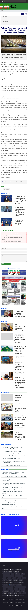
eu (12, 573)
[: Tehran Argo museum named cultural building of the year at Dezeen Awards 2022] (26, 14)
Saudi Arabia (6, 591)
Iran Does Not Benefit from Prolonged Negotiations (14, 455)
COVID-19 (17, 571)
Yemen (17, 595)
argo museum (6, 189)
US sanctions (10, 595)
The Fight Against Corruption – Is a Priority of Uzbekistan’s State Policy (20, 350)
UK (20, 593)
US (4, 595)
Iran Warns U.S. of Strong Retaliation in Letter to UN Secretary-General (13, 462)
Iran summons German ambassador (11, 465)
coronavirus (19, 569)
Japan (10, 580)
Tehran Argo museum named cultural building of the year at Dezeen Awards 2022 (14, 30)
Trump (5, 593)
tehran (18, 591)
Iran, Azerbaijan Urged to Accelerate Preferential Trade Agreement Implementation (13, 473)
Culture (11, 602)
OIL (16, 582)
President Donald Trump (8, 586)
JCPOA (15, 580)
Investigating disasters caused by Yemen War (19, 425)
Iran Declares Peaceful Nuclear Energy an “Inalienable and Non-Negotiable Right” (12, 452)
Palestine (5, 584)
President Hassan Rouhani (21, 586)
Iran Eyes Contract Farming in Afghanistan (12, 500)
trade (23, 591)
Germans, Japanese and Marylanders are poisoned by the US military (19, 436)
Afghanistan (6, 569)
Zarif (22, 595)
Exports (17, 573)
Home (5, 599)
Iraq (19, 578)
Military (23, 602)
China (12, 569)
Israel (5, 580)
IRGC (24, 578)
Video (20, 605)
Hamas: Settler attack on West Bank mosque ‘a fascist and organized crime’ (13, 503)
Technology (17, 602)
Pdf (17, 605)
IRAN (15, 578)
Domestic (5, 602)
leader (21, 580)
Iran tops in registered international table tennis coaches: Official (13, 479)
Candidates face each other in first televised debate (20, 417)
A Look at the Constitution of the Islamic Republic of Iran (14, 496)
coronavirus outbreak (8, 571)
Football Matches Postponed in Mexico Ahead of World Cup (13, 507)
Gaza (23, 573)
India (10, 578)
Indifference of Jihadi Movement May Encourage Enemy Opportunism (13, 484)
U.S (16, 593)
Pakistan (21, 582)
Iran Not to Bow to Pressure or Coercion (11, 458)
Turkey (10, 593)
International (22, 599)
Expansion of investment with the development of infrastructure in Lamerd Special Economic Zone (19, 382)
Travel (13, 605)
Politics (16, 599)
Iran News (8, 62)
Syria (12, 591)
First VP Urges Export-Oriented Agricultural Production (12, 492)
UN (24, 593)
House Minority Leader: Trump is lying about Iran (14, 476)
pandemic (12, 584)
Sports (8, 605)
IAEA (5, 578)
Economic (10, 599)
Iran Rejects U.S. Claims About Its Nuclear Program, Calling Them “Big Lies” (20, 200)
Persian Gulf (19, 584)
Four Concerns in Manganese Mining (20, 409)
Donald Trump (6, 573)
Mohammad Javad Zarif (8, 582)
